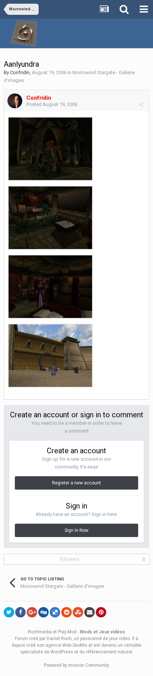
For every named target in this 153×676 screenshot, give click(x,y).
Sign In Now (76, 530)
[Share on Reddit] (66, 612)
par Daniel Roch (55, 638)
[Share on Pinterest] (101, 612)
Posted (51, 104)
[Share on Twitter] (9, 612)
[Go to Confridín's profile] (14, 100)
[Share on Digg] (43, 612)
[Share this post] (141, 104)
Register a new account (76, 483)
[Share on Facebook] (20, 612)
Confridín (20, 72)
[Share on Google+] (32, 612)
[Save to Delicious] (55, 612)
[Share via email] (89, 612)
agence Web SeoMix (66, 645)
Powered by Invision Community (76, 665)
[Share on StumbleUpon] (78, 612)
